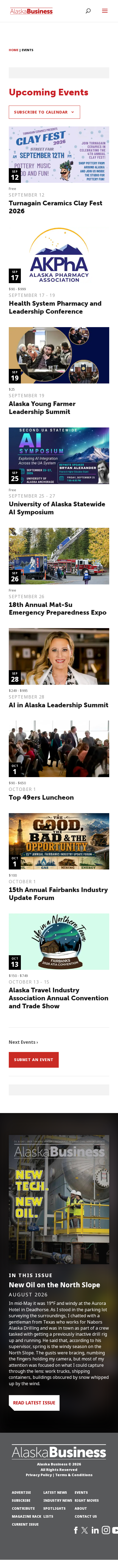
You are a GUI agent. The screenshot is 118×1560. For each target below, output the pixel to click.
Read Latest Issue (34, 1402)
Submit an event (33, 1059)
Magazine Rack (26, 1516)
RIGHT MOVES (87, 1500)
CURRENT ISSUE (25, 1524)
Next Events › (23, 1042)
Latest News (55, 1492)
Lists (48, 1516)
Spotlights (54, 1508)
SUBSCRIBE (21, 1500)
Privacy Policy (39, 1475)
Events (81, 1492)
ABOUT (81, 1508)
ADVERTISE (21, 1492)
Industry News (57, 1500)
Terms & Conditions (73, 1475)
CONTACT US (86, 1516)
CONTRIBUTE (23, 1508)
